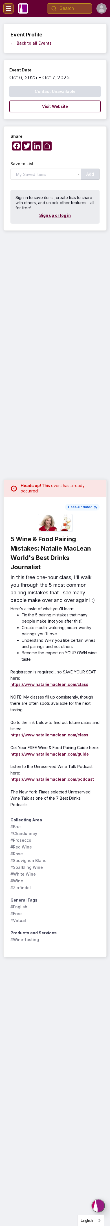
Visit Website (55, 106)
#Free (16, 913)
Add (90, 174)
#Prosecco (20, 840)
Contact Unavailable (55, 91)
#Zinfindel (20, 887)
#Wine (16, 880)
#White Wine (23, 874)
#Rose (16, 853)
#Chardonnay (23, 833)
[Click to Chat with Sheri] (98, 1205)
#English (18, 906)
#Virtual (18, 920)
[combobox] (91, 1220)
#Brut (15, 826)
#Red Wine (21, 847)
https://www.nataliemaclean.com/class (49, 684)
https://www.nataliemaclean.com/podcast (52, 779)
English (87, 1220)
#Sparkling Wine (26, 867)
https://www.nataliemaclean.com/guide (49, 754)
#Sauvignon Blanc (28, 860)
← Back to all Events (31, 43)
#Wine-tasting (24, 939)
